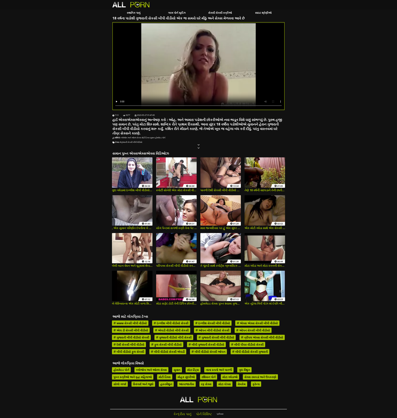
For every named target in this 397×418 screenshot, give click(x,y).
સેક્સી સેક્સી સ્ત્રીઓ (220, 12)
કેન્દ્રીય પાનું (182, 414)
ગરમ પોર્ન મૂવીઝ (177, 12)
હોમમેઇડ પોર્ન (160, 137)
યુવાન (152, 137)
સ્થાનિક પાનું (134, 12)
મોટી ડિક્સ (146, 137)
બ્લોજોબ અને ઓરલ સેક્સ (131, 137)
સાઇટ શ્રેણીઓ (263, 12)
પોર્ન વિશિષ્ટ (204, 414)
